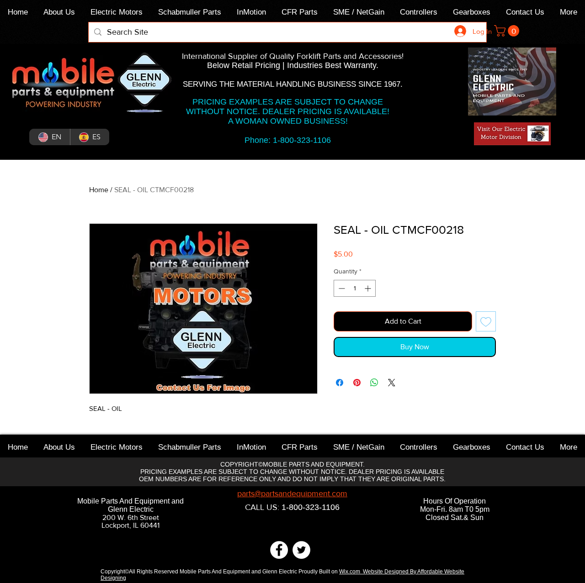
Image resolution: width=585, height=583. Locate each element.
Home (98, 190)
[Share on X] (391, 382)
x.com (354, 571)
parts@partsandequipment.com (292, 493)
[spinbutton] (354, 288)
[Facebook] (279, 550)
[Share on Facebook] (339, 382)
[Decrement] (340, 288)
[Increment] (368, 288)
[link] (508, 31)
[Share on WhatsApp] (374, 382)
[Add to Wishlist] (486, 321)
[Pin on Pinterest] (356, 382)
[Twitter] (301, 550)
